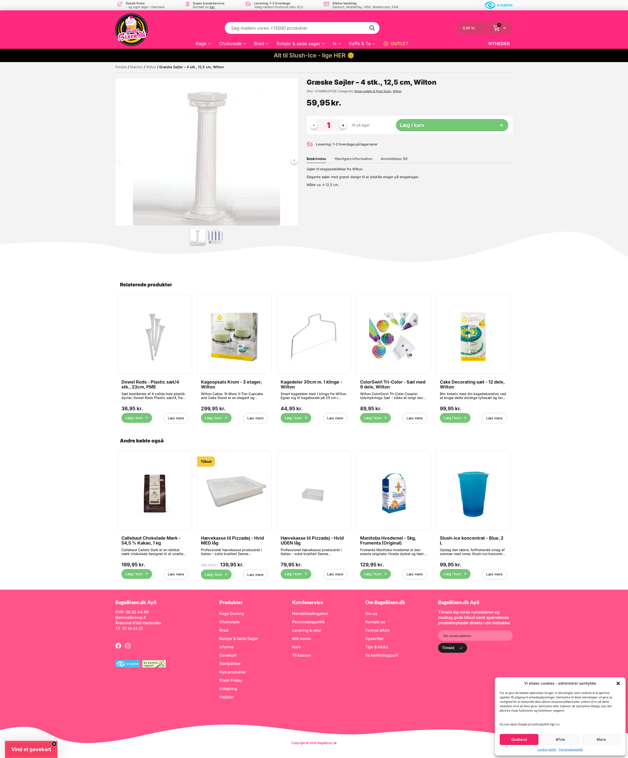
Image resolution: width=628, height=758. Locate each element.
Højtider (226, 696)
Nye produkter (232, 671)
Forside (121, 67)
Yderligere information (353, 159)
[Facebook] (118, 645)
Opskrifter (374, 638)
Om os (371, 613)
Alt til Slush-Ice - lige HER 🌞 (314, 55)
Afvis (560, 739)
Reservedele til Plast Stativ (372, 91)
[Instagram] (128, 645)
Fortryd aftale (377, 630)
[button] (618, 683)
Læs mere (176, 418)
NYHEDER (499, 43)
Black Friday (230, 680)
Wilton (151, 67)
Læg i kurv (412, 125)
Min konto (301, 638)
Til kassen (301, 655)
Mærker (136, 67)
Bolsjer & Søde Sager (238, 638)
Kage (201, 43)
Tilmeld (448, 648)
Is (335, 43)
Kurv (296, 646)
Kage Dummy (231, 613)
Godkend (519, 739)
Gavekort (227, 655)
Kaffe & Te (360, 43)
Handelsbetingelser (310, 613)
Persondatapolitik (571, 749)
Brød (259, 43)
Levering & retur (307, 630)
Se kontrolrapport (381, 655)
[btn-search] (372, 28)
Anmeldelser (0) (394, 159)
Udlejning (228, 688)
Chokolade (230, 43)
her (558, 724)
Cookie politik (546, 749)
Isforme (226, 646)
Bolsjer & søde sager (298, 43)
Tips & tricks (376, 646)
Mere (601, 739)
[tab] (320, 159)
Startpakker (230, 663)
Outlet (399, 43)
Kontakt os (375, 621)
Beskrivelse (316, 159)
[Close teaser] (54, 744)
